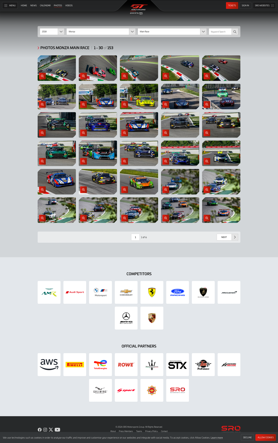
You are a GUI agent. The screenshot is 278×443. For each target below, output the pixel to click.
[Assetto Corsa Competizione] (229, 364)
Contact (164, 431)
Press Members (126, 431)
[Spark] (126, 390)
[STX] (177, 364)
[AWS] (49, 364)
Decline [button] (247, 437)
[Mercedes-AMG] (126, 318)
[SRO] (177, 390)
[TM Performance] (203, 364)
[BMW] (100, 292)
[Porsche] (151, 318)
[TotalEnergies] (100, 364)
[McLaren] (229, 292)
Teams (139, 431)
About (113, 431)
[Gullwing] (100, 390)
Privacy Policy (151, 431)
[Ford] (177, 292)
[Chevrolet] (126, 292)
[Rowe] (126, 364)
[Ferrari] (151, 292)
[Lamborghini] (203, 292)
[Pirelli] (74, 364)
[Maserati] (151, 364)
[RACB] (151, 390)
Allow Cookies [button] (266, 437)
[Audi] (74, 292)
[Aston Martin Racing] (49, 292)
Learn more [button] (217, 437)
